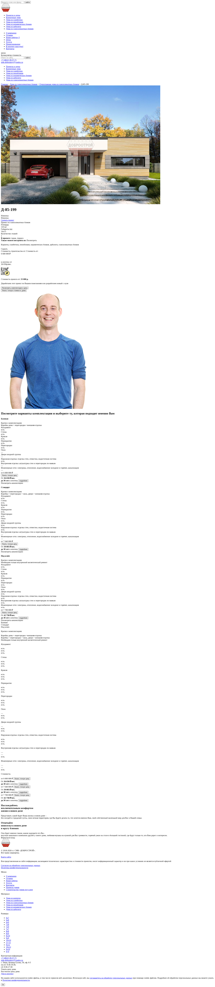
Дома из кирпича (13, 898)
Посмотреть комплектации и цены (14, 288)
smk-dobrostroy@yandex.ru (12, 62)
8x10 (8, 936)
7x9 (7, 927)
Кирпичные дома (13, 17)
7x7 (7, 929)
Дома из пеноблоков (14, 22)
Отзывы (9, 35)
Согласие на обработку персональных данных (20, 865)
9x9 (7, 938)
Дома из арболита (13, 26)
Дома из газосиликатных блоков (19, 29)
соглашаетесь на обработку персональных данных (111, 978)
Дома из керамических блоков (19, 24)
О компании (11, 33)
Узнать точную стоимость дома (14, 290)
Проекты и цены (13, 15)
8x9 (7, 933)
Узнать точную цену (9, 475)
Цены (8, 40)
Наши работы (13, 37)
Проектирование (13, 44)
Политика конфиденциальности (14, 868)
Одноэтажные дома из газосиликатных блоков (59, 84)
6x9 (7, 922)
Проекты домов (12, 887)
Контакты (10, 49)
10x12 (8, 947)
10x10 (8, 940)
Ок (3, 985)
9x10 (8, 949)
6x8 (7, 920)
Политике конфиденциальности (16, 980)
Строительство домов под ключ (19, 890)
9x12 (8, 945)
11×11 (8, 942)
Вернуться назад (8, 838)
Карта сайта (6, 857)
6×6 (7, 951)
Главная (4, 84)
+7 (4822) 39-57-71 (9, 60)
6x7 (7, 918)
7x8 (7, 925)
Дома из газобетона (14, 20)
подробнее (23, 481)
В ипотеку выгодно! (14, 46)
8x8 (7, 931)
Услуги (9, 42)
